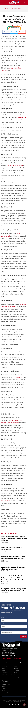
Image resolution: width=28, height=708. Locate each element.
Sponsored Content (16, 8)
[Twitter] (12, 704)
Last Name (3, 623)
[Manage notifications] (24, 704)
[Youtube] (18, 704)
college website (21, 117)
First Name (3, 617)
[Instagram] (15, 704)
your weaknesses (18, 377)
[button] (3, 2)
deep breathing (5, 501)
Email (2, 629)
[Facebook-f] (9, 704)
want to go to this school (15, 165)
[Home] (1, 8)
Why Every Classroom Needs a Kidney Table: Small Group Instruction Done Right (13, 558)
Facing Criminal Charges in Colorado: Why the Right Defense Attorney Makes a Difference (14, 538)
